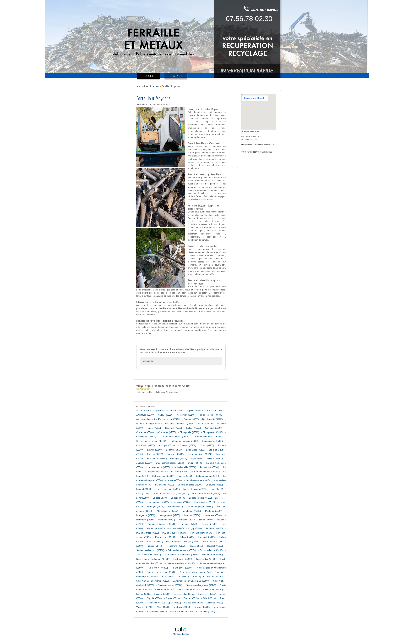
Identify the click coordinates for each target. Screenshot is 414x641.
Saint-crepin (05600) (182, 559)
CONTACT (175, 76)
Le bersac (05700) (161, 493)
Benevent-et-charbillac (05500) (179, 424)
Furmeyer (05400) (178, 458)
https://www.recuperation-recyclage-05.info (257, 144)
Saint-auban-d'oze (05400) (148, 555)
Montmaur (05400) (213, 515)
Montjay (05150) (192, 515)
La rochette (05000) (164, 485)
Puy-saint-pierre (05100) (201, 533)
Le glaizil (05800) (181, 493)
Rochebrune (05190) (175, 546)
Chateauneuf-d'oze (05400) (208, 437)
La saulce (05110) (214, 485)
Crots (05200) (207, 445)
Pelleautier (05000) (156, 528)
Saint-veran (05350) (164, 590)
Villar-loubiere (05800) (157, 611)
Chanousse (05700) (146, 437)
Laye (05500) (217, 489)
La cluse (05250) (179, 472)
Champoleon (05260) (212, 432)
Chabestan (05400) (145, 432)
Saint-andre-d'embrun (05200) (150, 550)
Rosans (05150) (196, 546)
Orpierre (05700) (209, 524)
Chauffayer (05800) (145, 445)
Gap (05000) (196, 458)
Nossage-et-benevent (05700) (162, 524)
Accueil (156, 86)
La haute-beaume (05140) (208, 476)
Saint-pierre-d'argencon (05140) (201, 585)
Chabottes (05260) (167, 432)
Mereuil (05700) (175, 507)
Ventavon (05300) (182, 607)
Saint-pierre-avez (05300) (170, 585)
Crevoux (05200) (188, 445)
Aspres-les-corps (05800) (211, 415)
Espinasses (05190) (195, 450)
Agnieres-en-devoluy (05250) (168, 410)
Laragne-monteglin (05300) (167, 489)
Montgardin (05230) (145, 515)
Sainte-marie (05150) (213, 590)
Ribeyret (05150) (191, 542)
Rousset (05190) (215, 546)
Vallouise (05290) (215, 603)
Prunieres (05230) (214, 528)
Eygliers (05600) (155, 454)
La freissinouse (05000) (163, 476)
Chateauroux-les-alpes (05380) (184, 441)
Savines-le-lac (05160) (184, 594)
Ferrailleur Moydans (153, 98)
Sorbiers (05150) (191, 598)
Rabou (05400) (187, 537)
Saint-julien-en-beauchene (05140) (195, 572)
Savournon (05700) (207, 594)
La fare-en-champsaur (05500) (205, 472)
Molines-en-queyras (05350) (200, 507)
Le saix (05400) (178, 498)
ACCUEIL (148, 76)
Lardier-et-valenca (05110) (195, 489)
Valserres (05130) (144, 607)
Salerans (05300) (162, 594)
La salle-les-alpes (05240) (190, 485)
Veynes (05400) (202, 607)
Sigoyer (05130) (173, 598)
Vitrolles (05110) (207, 611)
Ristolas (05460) (154, 546)
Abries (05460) (143, 410)
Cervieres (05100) (213, 428)
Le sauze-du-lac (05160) (200, 498)
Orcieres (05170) (189, 524)
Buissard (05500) (173, 428)
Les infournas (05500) (158, 502)
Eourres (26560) (154, 450)
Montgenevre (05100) (169, 515)
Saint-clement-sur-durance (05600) (152, 559)
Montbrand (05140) (192, 511)
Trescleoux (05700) (155, 603)
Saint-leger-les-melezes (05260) (208, 576)
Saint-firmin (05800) (158, 568)
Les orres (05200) (181, 502)
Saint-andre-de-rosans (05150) (182, 550)
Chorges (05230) (167, 445)
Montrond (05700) (166, 520)
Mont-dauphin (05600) (167, 511)
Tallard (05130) (210, 598)
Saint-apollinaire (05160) (211, 550)
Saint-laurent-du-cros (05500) (175, 576)
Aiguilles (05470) (195, 410)
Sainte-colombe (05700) (188, 590)
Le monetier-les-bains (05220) (206, 493)
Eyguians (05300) (175, 454)
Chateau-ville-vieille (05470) (175, 437)
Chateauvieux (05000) (212, 441)
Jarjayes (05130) (144, 463)
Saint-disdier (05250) (206, 559)
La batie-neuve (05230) (158, 467)
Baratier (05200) (191, 419)
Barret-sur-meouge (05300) (149, 424)
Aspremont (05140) (186, 415)
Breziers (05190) (206, 424)
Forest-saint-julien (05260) (199, 454)
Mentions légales (181, 634)
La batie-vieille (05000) (185, 467)
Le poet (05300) (160, 498)
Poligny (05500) (194, 528)
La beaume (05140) (209, 467)
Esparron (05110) (174, 450)
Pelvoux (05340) (176, 528)
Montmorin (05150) (145, 520)
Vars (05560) (163, 607)
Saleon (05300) (143, 594)
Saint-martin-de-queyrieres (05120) (152, 581)
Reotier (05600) (173, 542)
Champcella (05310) (189, 432)
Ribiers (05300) (209, 542)
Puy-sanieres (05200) (165, 537)
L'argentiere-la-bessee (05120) (170, 463)
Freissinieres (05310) (157, 458)
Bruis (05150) (154, 428)
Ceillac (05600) (193, 428)
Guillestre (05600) (214, 458)
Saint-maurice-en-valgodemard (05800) (191, 581)
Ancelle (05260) (214, 410)
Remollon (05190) (155, 542)
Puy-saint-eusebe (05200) (174, 533)
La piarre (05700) (174, 480)
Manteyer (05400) (155, 507)
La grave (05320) (185, 476)
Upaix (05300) (174, 603)
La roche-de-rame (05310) (197, 480)
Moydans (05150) (187, 520)
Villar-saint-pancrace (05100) (183, 611)
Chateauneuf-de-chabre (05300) (151, 441)
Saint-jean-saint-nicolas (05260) (161, 572)
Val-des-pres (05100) (193, 603)
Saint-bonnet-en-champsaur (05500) (181, 555)
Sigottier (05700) (154, 598)
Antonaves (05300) (145, 415)
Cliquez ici (148, 361)
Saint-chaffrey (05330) (212, 555)
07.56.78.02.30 (249, 18)
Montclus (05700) (213, 511)
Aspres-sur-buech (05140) (148, 419)
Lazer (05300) (142, 493)
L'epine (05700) (195, 463)
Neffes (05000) (206, 520)
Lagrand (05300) (143, 489)
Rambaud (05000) (206, 537)
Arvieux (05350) (165, 415)
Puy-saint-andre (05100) (147, 533)
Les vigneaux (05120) (204, 502)
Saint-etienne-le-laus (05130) (181, 563)
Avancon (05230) (172, 419)
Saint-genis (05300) (182, 568)
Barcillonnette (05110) (212, 419)
